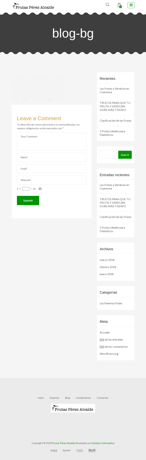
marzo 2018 (107, 259)
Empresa (54, 397)
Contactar (102, 397)
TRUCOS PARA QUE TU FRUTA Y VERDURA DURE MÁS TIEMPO (115, 106)
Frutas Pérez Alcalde (63, 443)
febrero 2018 (108, 267)
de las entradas (111, 339)
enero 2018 (107, 274)
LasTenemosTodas (111, 303)
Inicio (41, 397)
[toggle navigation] (131, 5)
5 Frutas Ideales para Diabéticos (112, 132)
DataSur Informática (102, 443)
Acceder (105, 332)
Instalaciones (83, 397)
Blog (67, 397)
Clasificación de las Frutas (115, 120)
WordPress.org (109, 353)
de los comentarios (114, 346)
